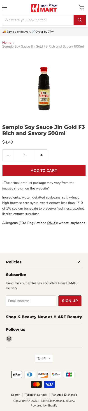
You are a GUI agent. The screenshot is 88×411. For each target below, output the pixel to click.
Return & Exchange (64, 395)
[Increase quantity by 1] (41, 155)
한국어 (41, 358)
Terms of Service (36, 395)
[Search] (80, 20)
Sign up (70, 300)
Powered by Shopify (44, 406)
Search (15, 395)
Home (6, 43)
